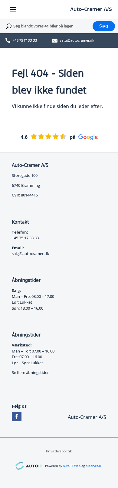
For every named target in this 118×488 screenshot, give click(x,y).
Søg (103, 26)
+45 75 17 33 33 (25, 40)
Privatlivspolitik (59, 451)
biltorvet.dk (94, 466)
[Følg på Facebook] (16, 416)
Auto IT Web (71, 466)
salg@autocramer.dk (77, 40)
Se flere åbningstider (30, 372)
